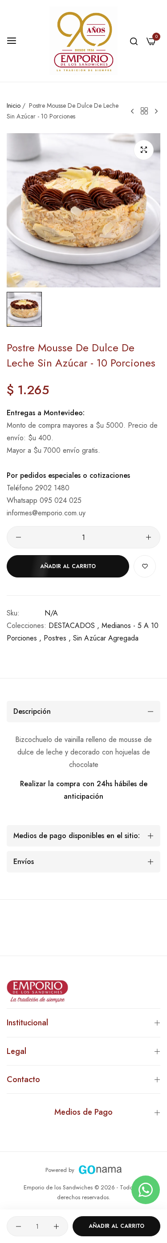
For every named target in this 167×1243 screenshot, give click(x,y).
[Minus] (18, 537)
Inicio (13, 105)
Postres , (57, 638)
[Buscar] (134, 40)
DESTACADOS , (74, 625)
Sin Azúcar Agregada (105, 638)
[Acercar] (144, 150)
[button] (145, 566)
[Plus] (148, 537)
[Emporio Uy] (83, 41)
